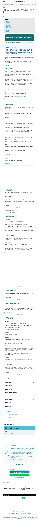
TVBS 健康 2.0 (27, 452)
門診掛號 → (20, 459)
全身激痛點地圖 (14, 452)
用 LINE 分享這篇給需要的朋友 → (19, 477)
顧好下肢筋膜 (20, 452)
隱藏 (9, 19)
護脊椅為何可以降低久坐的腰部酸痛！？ (11, 488)
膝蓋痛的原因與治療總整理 (12, 414)
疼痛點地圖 (22, 513)
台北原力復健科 (31, 448)
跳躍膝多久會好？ (19, 403)
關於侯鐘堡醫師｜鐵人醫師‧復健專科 (14, 513)
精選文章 (26, 513)
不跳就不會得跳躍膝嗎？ (19, 386)
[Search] (35, 1)
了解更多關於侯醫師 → (14, 459)
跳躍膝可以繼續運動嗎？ (19, 399)
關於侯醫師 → (19, 518)
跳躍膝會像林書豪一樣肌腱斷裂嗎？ (19, 392)
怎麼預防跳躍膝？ (19, 406)
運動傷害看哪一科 (11, 417)
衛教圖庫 (29, 513)
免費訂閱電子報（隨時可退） (19, 472)
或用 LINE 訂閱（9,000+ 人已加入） (19, 475)
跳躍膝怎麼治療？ (19, 396)
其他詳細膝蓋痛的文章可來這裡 (20, 96)
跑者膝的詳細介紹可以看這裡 (10, 163)
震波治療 (7, 482)
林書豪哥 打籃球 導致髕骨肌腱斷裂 (11, 65)
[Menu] (4, 1)
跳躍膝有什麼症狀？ (19, 389)
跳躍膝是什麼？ (19, 382)
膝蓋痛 (4, 482)
